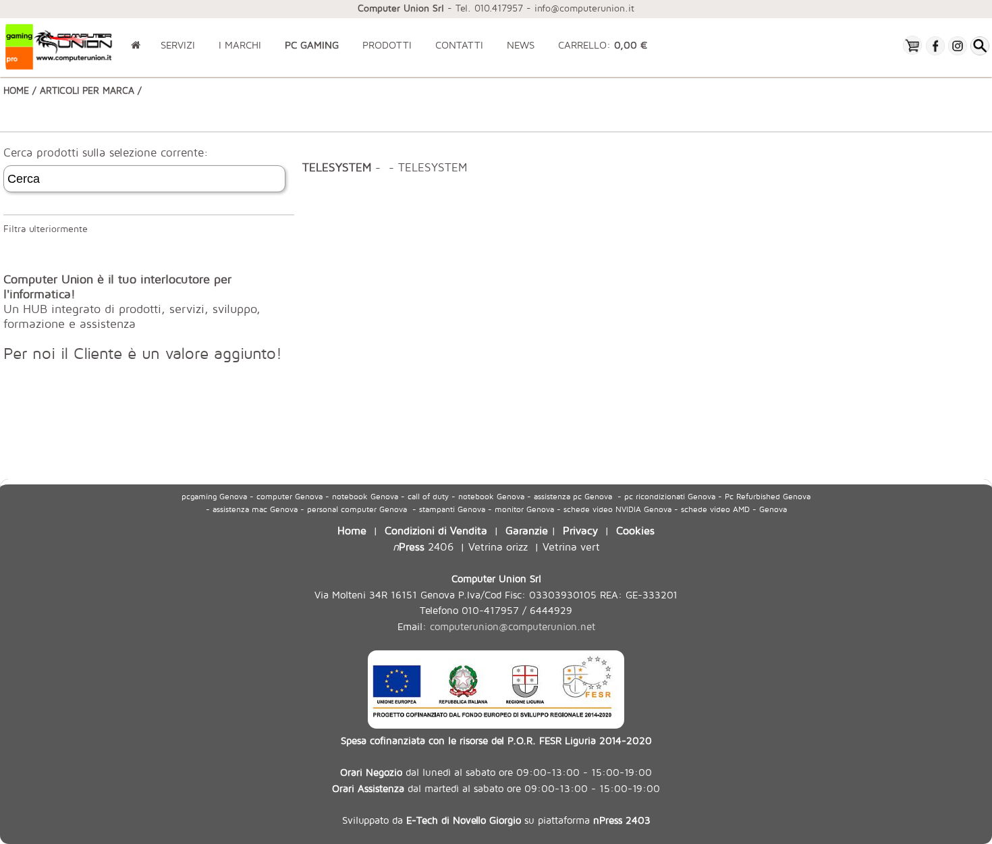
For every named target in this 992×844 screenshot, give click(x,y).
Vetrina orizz (498, 546)
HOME (16, 90)
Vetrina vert (571, 546)
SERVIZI (178, 45)
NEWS (520, 45)
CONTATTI (459, 45)
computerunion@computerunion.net (512, 626)
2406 (423, 546)
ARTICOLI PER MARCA (87, 90)
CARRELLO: (602, 45)
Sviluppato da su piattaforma (496, 820)
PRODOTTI (387, 45)
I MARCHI (240, 45)
